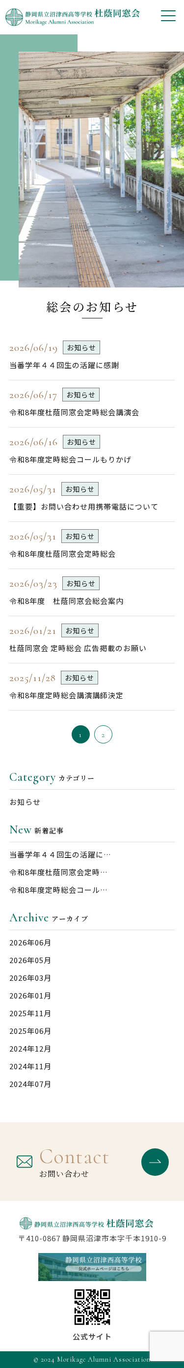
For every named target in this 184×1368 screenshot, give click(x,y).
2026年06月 (30, 942)
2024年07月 (30, 1084)
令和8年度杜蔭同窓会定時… (58, 872)
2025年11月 (30, 1013)
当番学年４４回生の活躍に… (60, 854)
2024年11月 (30, 1066)
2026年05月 (30, 960)
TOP (163, 1347)
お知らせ (25, 802)
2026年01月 (30, 995)
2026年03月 (30, 977)
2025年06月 (30, 1031)
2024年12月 (30, 1048)
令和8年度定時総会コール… (58, 889)
